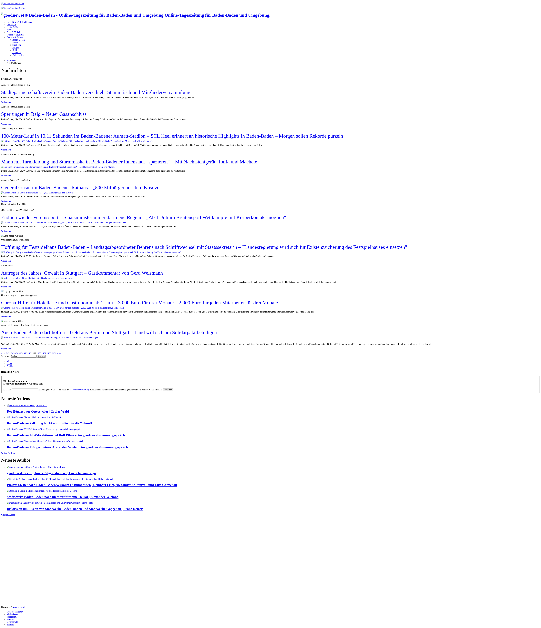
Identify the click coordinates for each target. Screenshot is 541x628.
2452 (8, 353)
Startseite (11, 60)
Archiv (10, 366)
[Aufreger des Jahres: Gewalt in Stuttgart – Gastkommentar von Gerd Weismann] (37, 278)
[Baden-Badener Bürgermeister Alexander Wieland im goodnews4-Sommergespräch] (45, 441)
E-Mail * (7, 389)
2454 (18, 353)
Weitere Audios (8, 515)
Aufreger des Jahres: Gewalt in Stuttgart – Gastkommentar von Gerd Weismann (82, 273)
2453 (13, 353)
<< (2, 353)
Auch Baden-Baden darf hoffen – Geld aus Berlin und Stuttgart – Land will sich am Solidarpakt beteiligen (109, 332)
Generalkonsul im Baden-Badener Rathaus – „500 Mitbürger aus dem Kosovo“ (81, 187)
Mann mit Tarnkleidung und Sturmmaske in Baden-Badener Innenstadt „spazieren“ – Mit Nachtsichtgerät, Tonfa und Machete (129, 162)
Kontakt (10, 624)
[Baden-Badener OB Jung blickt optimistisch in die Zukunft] (34, 417)
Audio (9, 363)
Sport (9, 29)
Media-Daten (12, 614)
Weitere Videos (8, 453)
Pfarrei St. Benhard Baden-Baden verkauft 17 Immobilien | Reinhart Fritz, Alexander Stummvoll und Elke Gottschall (92, 485)
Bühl (14, 50)
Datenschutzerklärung (79, 389)
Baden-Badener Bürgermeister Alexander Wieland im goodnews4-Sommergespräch (67, 447)
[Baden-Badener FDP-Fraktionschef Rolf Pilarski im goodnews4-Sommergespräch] (44, 429)
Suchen (41, 356)
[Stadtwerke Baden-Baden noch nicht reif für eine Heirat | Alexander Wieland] (42, 491)
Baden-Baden (18, 40)
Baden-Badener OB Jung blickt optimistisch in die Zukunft (49, 423)
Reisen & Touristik (15, 35)
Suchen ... (5, 356)
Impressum (11, 617)
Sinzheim (16, 45)
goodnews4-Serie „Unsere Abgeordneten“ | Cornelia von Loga (51, 473)
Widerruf (11, 619)
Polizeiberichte (19, 55)
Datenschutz (12, 622)
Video (9, 361)
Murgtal (15, 47)
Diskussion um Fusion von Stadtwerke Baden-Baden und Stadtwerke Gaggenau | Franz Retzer (75, 509)
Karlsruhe (16, 52)
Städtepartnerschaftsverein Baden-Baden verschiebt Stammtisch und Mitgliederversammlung (95, 92)
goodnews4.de (19, 607)
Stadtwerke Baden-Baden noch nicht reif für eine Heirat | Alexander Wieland (62, 497)
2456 (28, 353)
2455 (23, 353)
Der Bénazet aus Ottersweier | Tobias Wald (38, 411)
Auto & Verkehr (14, 32)
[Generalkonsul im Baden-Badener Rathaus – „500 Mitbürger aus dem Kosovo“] (37, 192)
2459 (44, 353)
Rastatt (15, 42)
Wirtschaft (11, 24)
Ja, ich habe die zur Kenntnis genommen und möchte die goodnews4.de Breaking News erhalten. (109, 389)
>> (60, 353)
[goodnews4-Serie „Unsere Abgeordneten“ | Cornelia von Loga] (36, 467)
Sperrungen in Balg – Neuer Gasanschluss (44, 114)
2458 (38, 353)
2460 (49, 353)
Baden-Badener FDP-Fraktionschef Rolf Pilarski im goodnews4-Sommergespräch (66, 435)
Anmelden (168, 390)
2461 (54, 353)
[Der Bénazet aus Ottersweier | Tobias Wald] (27, 405)
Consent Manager (15, 612)
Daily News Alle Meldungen (19, 22)
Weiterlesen (6, 102)
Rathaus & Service (15, 37)
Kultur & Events (14, 27)
